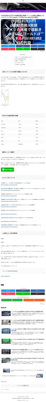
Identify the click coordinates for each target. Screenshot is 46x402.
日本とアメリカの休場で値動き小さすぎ (23, 57)
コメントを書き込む (23, 385)
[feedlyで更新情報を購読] (12, 300)
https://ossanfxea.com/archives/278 (9, 221)
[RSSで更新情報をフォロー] (34, 300)
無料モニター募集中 (19, 60)
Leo (1, 124)
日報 (2, 284)
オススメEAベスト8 (19, 62)
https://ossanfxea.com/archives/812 (9, 206)
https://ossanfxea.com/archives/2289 (9, 184)
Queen (2, 140)
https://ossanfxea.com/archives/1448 (9, 201)
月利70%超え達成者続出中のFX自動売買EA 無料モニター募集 (23, 398)
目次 (21, 54)
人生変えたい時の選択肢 (20, 64)
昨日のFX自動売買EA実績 (20, 58)
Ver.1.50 (2, 144)
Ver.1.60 (2, 134)
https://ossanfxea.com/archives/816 (9, 214)
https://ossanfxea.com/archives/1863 (9, 226)
